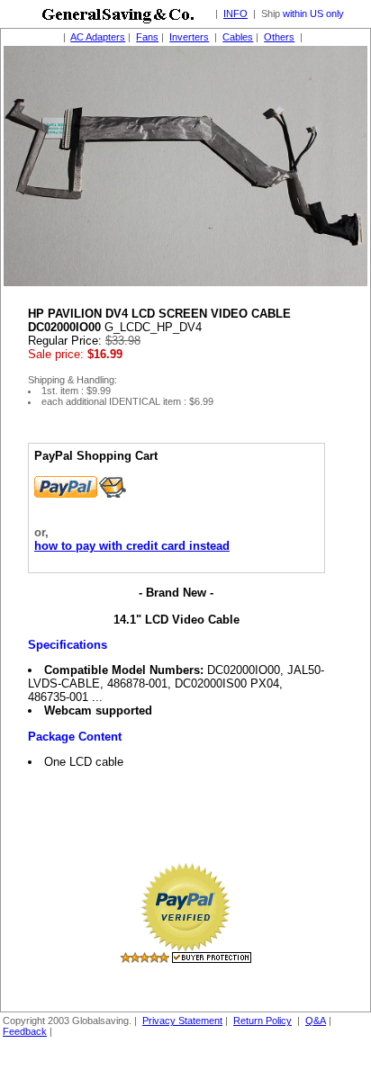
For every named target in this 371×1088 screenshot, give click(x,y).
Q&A (315, 1020)
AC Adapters (97, 36)
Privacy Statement (182, 1020)
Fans (147, 36)
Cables (237, 36)
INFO (235, 13)
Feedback (25, 1031)
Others (279, 36)
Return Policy (262, 1020)
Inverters (189, 36)
